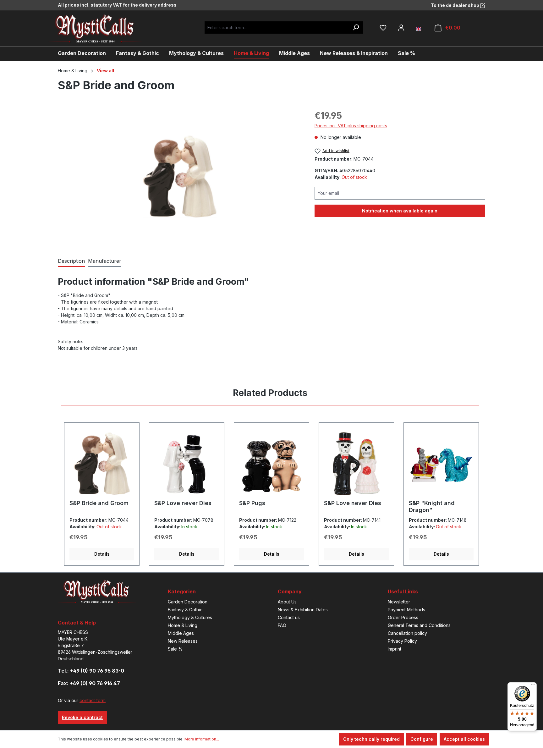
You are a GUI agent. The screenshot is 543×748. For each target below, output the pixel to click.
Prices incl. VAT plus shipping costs (351, 125)
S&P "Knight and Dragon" (432, 506)
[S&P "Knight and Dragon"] (441, 463)
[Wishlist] (383, 27)
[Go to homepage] (100, 28)
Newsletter (399, 601)
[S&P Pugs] (271, 463)
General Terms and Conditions (419, 625)
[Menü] (533, 686)
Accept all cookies (464, 739)
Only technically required (371, 739)
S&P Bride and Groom (99, 503)
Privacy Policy (402, 641)
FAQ (282, 625)
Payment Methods (406, 609)
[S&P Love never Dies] (186, 463)
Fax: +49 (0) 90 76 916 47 (89, 683)
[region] (180, 176)
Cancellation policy (407, 633)
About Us (287, 601)
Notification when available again (399, 210)
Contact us (289, 617)
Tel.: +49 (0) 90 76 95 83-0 (91, 671)
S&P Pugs (252, 503)
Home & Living (182, 625)
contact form (93, 700)
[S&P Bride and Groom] (180, 176)
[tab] (71, 261)
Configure (421, 739)
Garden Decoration (187, 601)
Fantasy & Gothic (185, 609)
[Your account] (401, 27)
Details (102, 554)
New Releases (183, 641)
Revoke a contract (82, 717)
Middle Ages (181, 633)
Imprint (394, 649)
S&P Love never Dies (182, 503)
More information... (201, 739)
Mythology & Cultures (190, 617)
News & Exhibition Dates (303, 609)
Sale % (175, 649)
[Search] (355, 27)
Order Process (403, 617)
